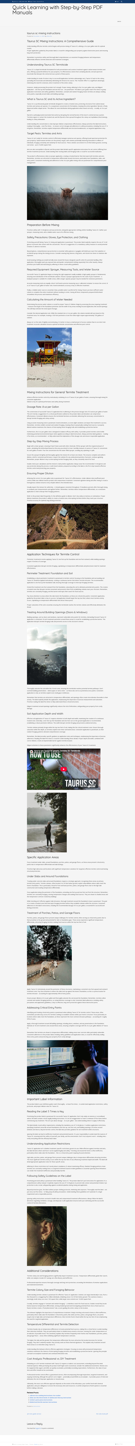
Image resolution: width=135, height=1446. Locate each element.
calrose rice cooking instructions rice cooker (45, 1395)
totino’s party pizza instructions (41, 1400)
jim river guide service (34, 1414)
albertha (49, 36)
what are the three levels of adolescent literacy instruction (50, 1398)
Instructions (36, 1406)
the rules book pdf (102, 1414)
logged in (38, 1428)
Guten (36, 1444)
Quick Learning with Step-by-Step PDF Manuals (57, 10)
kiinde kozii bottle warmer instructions (43, 1402)
